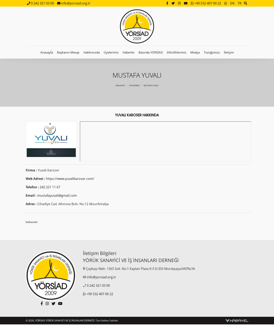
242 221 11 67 (50, 187)
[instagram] (180, 3)
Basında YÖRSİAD (151, 52)
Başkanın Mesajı (68, 52)
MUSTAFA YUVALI (151, 85)
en (232, 3)
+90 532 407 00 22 (208, 3)
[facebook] (167, 3)
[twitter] (174, 3)
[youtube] (186, 3)
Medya (195, 52)
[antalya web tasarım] (236, 320)
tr (240, 3)
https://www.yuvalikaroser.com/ (70, 178)
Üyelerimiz (111, 52)
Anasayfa (46, 52)
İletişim (229, 52)
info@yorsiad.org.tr (75, 3)
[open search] (245, 3)
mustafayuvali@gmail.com (57, 195)
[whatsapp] (226, 3)
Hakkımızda (91, 52)
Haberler (129, 52)
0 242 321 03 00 (42, 3)
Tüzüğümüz (212, 52)
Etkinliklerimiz (176, 52)
